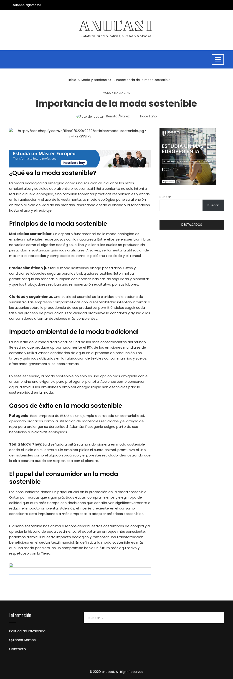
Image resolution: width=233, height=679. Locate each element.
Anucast (116, 27)
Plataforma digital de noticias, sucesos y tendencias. (116, 36)
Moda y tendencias (116, 92)
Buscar (165, 196)
